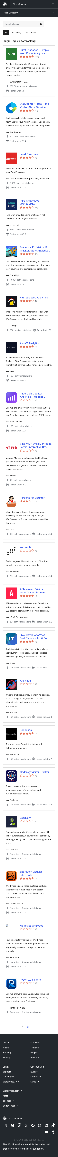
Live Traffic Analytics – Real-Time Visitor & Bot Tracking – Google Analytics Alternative (34, 636)
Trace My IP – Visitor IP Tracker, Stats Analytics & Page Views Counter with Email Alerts (35, 249)
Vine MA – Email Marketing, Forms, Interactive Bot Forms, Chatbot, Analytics (36, 445)
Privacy (7, 1057)
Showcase (35, 1042)
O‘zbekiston (15, 1118)
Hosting (7, 1052)
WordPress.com (12, 1090)
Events (34, 1071)
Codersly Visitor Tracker (34, 772)
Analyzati (25, 680)
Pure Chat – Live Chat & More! (29, 202)
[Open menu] (53, 4)
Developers (8, 1076)
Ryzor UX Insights (30, 979)
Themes (34, 1047)
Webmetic (26, 547)
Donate (35, 1076)
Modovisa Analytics (31, 925)
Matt (7, 1095)
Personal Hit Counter (32, 497)
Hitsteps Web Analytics (34, 297)
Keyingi (34, 1027)
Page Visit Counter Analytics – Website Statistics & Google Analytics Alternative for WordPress (34, 395)
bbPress (8, 1100)
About (6, 1042)
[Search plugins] (41, 24)
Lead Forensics (29, 154)
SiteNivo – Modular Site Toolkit (31, 873)
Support (7, 1071)
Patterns (34, 1057)
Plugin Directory (10, 13)
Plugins (34, 1052)
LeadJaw (25, 817)
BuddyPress (10, 1105)
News (6, 1047)
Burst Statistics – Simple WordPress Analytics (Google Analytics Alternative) (34, 52)
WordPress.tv (11, 1081)
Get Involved (37, 1066)
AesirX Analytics (30, 343)
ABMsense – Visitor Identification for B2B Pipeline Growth (32, 591)
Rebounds (26, 730)
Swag (34, 1081)
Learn (6, 1066)
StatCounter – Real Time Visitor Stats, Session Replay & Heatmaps (34, 105)
